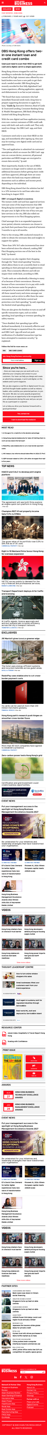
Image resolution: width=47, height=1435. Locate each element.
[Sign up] (43, 1372)
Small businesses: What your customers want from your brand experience (27, 985)
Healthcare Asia (8, 1404)
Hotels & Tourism (8, 670)
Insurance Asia (18, 1323)
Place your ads (33, 1402)
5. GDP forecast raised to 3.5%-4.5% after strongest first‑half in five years (23, 460)
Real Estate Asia (18, 1347)
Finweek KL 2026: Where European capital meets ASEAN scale (34, 868)
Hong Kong (18, 13)
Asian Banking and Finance (22, 1291)
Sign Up (34, 1075)
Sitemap (30, 1396)
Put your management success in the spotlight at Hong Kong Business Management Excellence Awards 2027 (20, 809)
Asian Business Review (20, 1307)
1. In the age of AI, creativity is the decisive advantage (20, 433)
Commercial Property (9, 546)
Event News (8, 801)
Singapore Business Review (22, 1299)
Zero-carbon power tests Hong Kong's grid (22, 755)
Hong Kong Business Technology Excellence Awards (26, 1094)
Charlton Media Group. (30, 1425)
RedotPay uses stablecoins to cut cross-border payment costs (21, 677)
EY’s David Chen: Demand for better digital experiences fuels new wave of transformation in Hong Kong (12, 871)
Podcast (30, 1407)
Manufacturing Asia (10, 1412)
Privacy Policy (33, 1393)
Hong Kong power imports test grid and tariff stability (34, 955)
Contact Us (31, 1390)
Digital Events (32, 1405)
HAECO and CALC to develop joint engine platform (21, 473)
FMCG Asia (6, 1415)
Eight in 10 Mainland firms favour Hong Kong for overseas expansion (23, 552)
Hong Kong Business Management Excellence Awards (27, 1107)
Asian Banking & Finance (12, 1395)
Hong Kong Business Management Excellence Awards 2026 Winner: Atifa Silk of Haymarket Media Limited (11, 899)
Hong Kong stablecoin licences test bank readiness (10, 955)
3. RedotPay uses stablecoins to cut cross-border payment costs (22, 447)
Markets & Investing (9, 586)
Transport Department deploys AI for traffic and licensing (23, 592)
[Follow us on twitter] (26, 1377)
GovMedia (6, 1417)
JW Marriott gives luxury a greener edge (21, 638)
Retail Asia (16, 1331)
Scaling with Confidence (17, 1041)
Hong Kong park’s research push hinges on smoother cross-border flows (22, 716)
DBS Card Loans (15, 350)
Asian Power (17, 1315)
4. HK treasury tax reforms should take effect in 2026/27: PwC (23, 453)
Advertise (34, 1068)
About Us (31, 1387)
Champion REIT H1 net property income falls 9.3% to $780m (20, 512)
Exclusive (7, 9)
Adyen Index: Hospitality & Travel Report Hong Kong (26, 1034)
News (17, 9)
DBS (4, 350)
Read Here (34, 1060)
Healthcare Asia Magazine (22, 1339)
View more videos (23, 962)
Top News (8, 466)
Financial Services (8, 710)
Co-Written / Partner (9, 862)
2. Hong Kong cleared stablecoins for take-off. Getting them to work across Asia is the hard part (23, 439)
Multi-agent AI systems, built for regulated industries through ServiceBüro (29, 1003)
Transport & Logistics (9, 627)
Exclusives (9, 632)
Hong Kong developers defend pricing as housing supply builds (34, 931)
